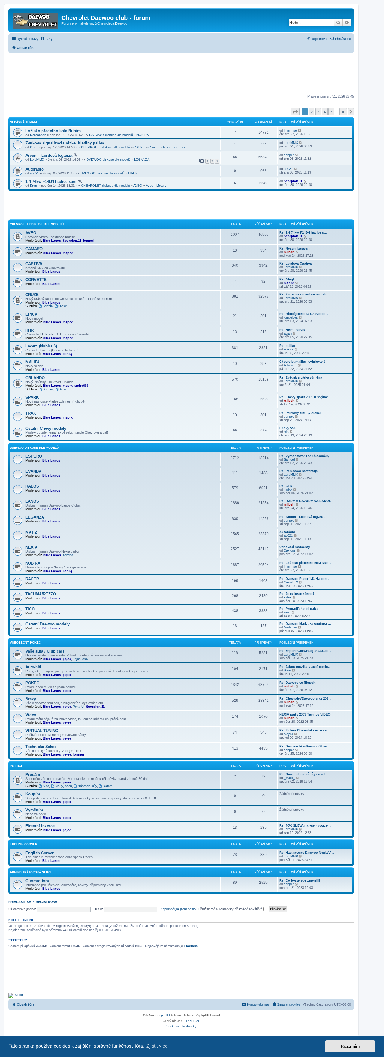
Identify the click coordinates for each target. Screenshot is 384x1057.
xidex (288, 597)
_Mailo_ (289, 778)
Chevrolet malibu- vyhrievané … (304, 361)
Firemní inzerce (40, 826)
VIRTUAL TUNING (42, 730)
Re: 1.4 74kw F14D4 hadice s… (303, 232)
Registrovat (47, 902)
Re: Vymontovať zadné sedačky (304, 456)
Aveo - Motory (156, 185)
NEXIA (32, 547)
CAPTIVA (34, 264)
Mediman (290, 627)
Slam (287, 670)
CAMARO (34, 249)
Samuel (289, 459)
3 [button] (318, 111)
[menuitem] (46, 38)
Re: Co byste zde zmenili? (300, 880)
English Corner (40, 853)
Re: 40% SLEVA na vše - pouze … (305, 825)
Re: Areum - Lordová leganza (302, 517)
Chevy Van (287, 428)
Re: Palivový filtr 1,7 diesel (300, 413)
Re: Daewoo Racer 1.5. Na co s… (305, 578)
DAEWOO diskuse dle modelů (111, 135)
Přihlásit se (19, 902)
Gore (34, 147)
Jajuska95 (80, 659)
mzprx (68, 253)
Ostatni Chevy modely (46, 428)
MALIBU (33, 362)
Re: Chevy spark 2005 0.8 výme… (305, 397)
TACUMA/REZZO (41, 594)
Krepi (34, 185)
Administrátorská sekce (31, 872)
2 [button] (311, 111)
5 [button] (331, 111)
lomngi (88, 240)
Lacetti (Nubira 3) (41, 346)
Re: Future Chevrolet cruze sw (303, 730)
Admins (68, 555)
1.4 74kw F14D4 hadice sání (51, 181)
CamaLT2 (291, 582)
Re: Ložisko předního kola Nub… (305, 563)
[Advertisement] (181, 74)
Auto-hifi (33, 667)
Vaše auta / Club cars (45, 651)
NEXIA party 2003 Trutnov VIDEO (305, 714)
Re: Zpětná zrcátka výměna (300, 377)
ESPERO (34, 456)
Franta (288, 349)
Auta (46, 786)
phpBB (166, 1015)
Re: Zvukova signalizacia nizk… (304, 294)
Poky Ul (78, 706)
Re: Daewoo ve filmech (297, 682)
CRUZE (139, 147)
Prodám (33, 774)
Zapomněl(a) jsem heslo (178, 909)
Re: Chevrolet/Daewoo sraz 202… (305, 698)
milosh (289, 252)
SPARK (32, 397)
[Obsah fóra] (36, 19)
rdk (286, 431)
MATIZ (133, 173)
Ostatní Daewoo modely (48, 624)
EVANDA (33, 471)
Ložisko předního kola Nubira (53, 131)
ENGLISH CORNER (23, 844)
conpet (289, 155)
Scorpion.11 (293, 181)
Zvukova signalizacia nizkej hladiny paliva (65, 143)
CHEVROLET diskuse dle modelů (105, 147)
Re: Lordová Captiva (295, 263)
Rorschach (38, 135)
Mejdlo (288, 734)
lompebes (291, 317)
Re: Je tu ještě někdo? (297, 593)
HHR (30, 330)
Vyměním (34, 810)
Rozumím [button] (350, 1046)
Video (31, 715)
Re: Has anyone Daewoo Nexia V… (306, 852)
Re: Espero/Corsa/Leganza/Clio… (305, 651)
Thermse (290, 130)
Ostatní (108, 786)
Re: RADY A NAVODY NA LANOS (305, 501)
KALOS (32, 486)
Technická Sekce (41, 746)
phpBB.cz (193, 1020)
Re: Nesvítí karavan (294, 248)
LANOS (32, 501)
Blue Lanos (52, 240)
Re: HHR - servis (292, 330)
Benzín (48, 306)
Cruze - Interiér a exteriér (166, 147)
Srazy (31, 699)
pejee (67, 659)
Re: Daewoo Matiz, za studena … (305, 623)
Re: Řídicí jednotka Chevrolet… (304, 314)
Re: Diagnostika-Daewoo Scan (303, 746)
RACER (32, 579)
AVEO (138, 185)
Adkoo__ (290, 365)
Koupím (33, 794)
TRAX (31, 413)
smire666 (81, 385)
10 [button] (343, 111)
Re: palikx (287, 345)
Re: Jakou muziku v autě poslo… (305, 666)
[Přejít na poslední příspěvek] (300, 130)
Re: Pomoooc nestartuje (298, 471)
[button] (295, 111)
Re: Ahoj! (286, 279)
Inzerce (16, 766)
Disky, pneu (63, 786)
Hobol (288, 489)
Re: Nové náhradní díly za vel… (303, 774)
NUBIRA (142, 135)
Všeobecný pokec (25, 642)
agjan (288, 333)
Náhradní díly (87, 786)
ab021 (34, 173)
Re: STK (285, 486)
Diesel (63, 306)
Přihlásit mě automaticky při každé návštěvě (230, 909)
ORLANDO (35, 378)
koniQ (67, 354)
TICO (30, 609)
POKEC (32, 683)
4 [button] (325, 111)
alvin (287, 612)
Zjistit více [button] (157, 1046)
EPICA (32, 314)
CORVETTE (36, 279)
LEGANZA (141, 159)
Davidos (290, 550)
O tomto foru (37, 881)
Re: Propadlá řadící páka (298, 608)
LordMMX (291, 142)
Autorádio (35, 169)
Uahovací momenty (294, 547)
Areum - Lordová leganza (49, 155)
